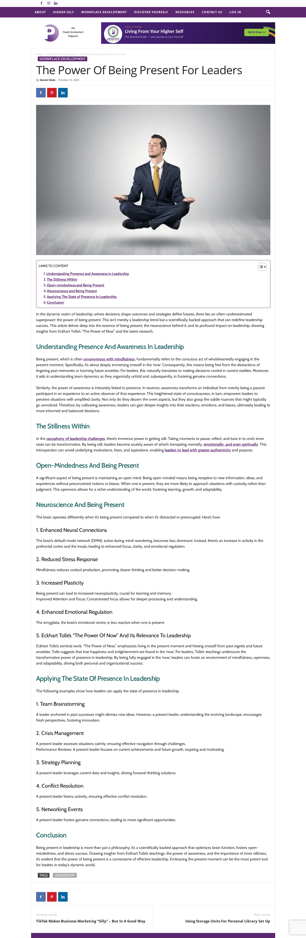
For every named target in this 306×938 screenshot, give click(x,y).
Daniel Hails (47, 80)
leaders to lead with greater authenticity (198, 450)
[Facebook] (41, 3)
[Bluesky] (63, 3)
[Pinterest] (52, 92)
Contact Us (212, 12)
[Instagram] (49, 3)
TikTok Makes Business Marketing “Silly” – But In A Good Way (90, 921)
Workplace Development (104, 12)
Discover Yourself (151, 12)
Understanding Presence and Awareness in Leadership (87, 274)
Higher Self (63, 12)
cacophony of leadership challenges (75, 438)
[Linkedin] (56, 3)
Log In (235, 12)
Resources (185, 12)
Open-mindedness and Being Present (75, 285)
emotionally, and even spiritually (231, 444)
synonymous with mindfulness (109, 359)
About (40, 12)
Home (39, 54)
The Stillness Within (62, 279)
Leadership (65, 875)
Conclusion (55, 302)
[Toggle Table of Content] (260, 267)
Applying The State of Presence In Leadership (82, 297)
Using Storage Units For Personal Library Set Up (227, 921)
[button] (268, 12)
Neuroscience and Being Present (72, 291)
